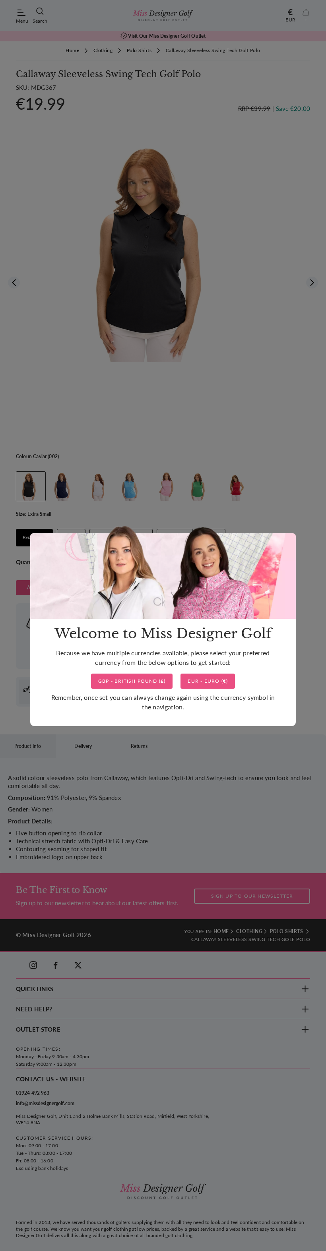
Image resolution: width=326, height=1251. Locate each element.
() (132, 681)
